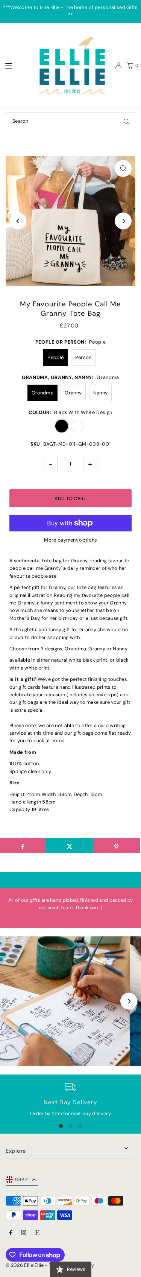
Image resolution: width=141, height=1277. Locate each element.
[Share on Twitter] (69, 845)
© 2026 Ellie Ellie (25, 1265)
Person (83, 357)
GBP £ (21, 1180)
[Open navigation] (15, 65)
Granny (73, 393)
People (55, 357)
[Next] (123, 221)
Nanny (100, 393)
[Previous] (17, 221)
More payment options (70, 540)
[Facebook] (10, 1233)
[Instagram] (23, 1233)
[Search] (126, 121)
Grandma (42, 393)
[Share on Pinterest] (116, 845)
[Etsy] (37, 1233)
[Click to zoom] (123, 168)
